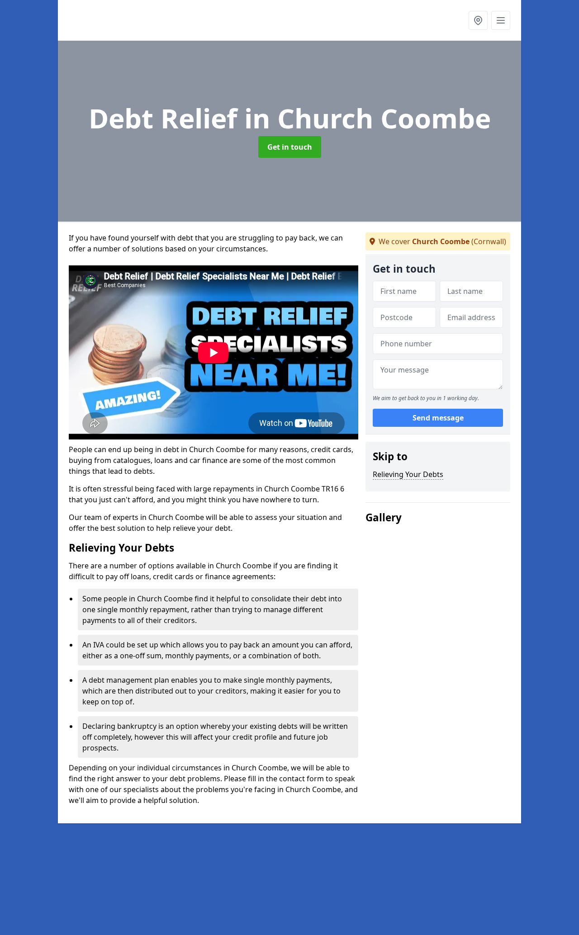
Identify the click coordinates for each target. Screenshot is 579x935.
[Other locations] (478, 20)
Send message (438, 418)
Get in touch (289, 147)
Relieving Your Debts (408, 474)
